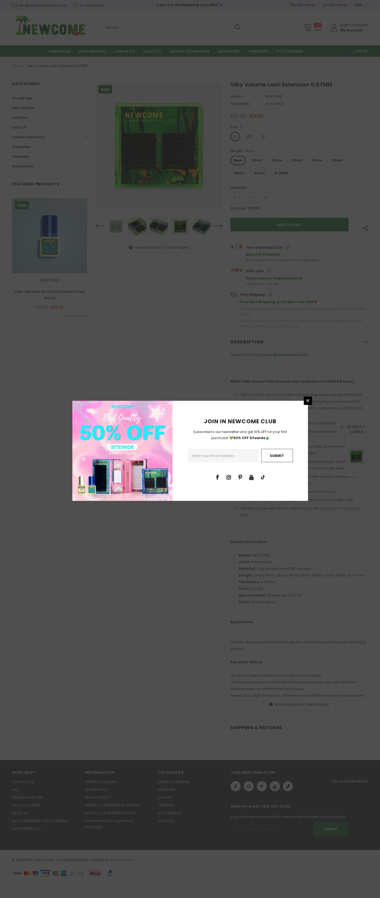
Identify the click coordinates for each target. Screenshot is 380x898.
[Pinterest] (240, 477)
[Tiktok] (263, 477)
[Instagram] (228, 477)
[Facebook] (217, 477)
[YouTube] (251, 477)
